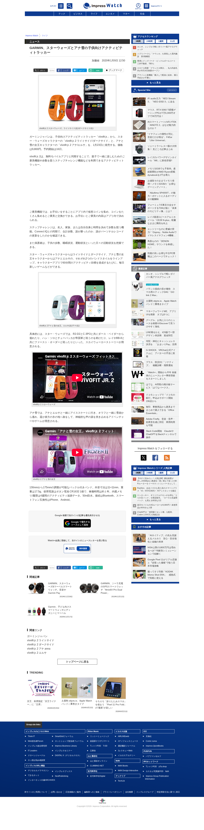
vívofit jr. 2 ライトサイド (40, 640)
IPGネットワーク (151, 762)
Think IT (31, 736)
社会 (142, 13)
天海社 (149, 736)
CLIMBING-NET (97, 766)
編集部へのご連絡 (91, 792)
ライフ (94, 13)
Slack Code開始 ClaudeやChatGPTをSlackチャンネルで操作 (161, 434)
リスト (52, 70)
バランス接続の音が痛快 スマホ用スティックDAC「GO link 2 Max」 (160, 292)
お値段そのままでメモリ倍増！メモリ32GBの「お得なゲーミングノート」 (162, 183)
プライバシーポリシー (112, 792)
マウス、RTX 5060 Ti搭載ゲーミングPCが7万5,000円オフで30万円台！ (162, 112)
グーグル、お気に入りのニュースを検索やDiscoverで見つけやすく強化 (160, 323)
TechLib (121, 781)
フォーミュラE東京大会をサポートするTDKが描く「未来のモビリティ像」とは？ (162, 208)
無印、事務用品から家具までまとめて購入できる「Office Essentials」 (160, 410)
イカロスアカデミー (126, 755)
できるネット (33, 775)
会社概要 (129, 792)
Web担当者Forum (35, 741)
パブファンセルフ (153, 756)
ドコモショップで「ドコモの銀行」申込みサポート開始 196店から (160, 397)
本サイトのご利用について (35, 792)
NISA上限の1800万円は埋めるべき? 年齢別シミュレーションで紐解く (162, 550)
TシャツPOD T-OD (98, 746)
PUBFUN (148, 751)
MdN (118, 761)
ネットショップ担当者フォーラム (69, 741)
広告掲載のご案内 (73, 792)
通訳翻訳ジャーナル (126, 746)
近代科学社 (92, 771)
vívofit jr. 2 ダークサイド (40, 644)
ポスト (42, 70)
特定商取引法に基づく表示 (168, 792)
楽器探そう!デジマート (100, 741)
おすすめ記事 (144, 527)
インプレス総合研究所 (37, 746)
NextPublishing (61, 776)
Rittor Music (93, 731)
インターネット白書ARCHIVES (41, 780)
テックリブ (120, 776)
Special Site (144, 90)
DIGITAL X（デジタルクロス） (68, 755)
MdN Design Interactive (128, 770)
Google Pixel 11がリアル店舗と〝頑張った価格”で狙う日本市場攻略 (162, 562)
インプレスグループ (144, 792)
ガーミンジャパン (37, 636)
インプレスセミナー (63, 751)
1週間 (160, 41)
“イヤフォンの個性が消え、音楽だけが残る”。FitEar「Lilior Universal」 (161, 137)
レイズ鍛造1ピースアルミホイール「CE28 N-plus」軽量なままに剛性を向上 (162, 220)
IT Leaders (32, 751)
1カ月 (172, 41)
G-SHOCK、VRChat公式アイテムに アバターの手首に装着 (160, 353)
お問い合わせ (56, 792)
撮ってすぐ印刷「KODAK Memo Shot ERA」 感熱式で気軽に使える (161, 574)
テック (61, 13)
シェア (66, 70)
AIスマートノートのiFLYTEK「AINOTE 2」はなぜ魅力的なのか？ (162, 125)
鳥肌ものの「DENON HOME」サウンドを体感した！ (161, 244)
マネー (126, 13)
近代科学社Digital (97, 776)
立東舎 (93, 751)
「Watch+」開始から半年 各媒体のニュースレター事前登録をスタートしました (161, 375)
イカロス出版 (121, 731)
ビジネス (77, 13)
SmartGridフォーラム (64, 736)
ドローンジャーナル (36, 755)
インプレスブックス (63, 771)
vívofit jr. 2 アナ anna (38, 648)
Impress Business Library (66, 746)
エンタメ (110, 13)
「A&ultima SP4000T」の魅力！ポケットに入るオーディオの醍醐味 (162, 195)
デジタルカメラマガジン (38, 770)
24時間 (149, 41)
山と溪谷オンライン (98, 761)
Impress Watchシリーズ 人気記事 (155, 468)
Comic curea (151, 741)
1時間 (138, 41)
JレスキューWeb (125, 751)
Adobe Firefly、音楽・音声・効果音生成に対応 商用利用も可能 (160, 422)
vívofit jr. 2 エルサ (37, 652)
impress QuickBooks (155, 746)
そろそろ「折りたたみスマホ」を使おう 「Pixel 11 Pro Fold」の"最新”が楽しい (111, 704)
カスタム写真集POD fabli (157, 771)
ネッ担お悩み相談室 (36, 760)
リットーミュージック (99, 736)
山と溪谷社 (92, 756)
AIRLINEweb (123, 736)
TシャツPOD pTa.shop (156, 766)
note (97, 70)
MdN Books (123, 766)
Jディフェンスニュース (128, 741)
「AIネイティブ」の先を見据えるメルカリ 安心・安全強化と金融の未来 (162, 538)
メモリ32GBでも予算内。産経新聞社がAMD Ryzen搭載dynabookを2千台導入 (162, 171)
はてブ (81, 70)
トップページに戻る (77, 661)
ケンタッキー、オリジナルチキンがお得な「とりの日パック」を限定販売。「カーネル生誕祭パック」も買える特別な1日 (157, 498)
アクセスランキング (148, 36)
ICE (145, 731)
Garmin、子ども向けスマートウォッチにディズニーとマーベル (59, 609)
